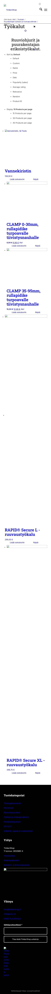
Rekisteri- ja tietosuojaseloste (17, 865)
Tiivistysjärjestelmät (12, 803)
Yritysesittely (9, 856)
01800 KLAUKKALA (12, 919)
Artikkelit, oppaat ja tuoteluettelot (18, 831)
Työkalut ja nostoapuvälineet (16, 817)
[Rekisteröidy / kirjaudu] (34, 9)
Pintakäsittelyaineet (12, 822)
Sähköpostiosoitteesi (13, 925)
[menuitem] (34, 9)
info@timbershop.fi (12, 909)
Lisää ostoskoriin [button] (17, 179)
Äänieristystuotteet (12, 812)
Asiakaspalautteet (11, 860)
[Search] (39, 9)
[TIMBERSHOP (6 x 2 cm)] (21, 9)
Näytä (35, 179)
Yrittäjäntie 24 (10, 914)
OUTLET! (8, 826)
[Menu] (45, 9)
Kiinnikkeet (8, 808)
